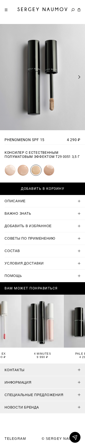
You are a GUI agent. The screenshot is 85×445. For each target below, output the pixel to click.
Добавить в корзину (42, 189)
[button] (79, 77)
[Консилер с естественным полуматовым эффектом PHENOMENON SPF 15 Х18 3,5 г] (10, 170)
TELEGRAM (15, 438)
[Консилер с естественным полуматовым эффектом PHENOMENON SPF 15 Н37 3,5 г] (49, 170)
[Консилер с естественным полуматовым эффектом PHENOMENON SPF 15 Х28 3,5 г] (23, 170)
